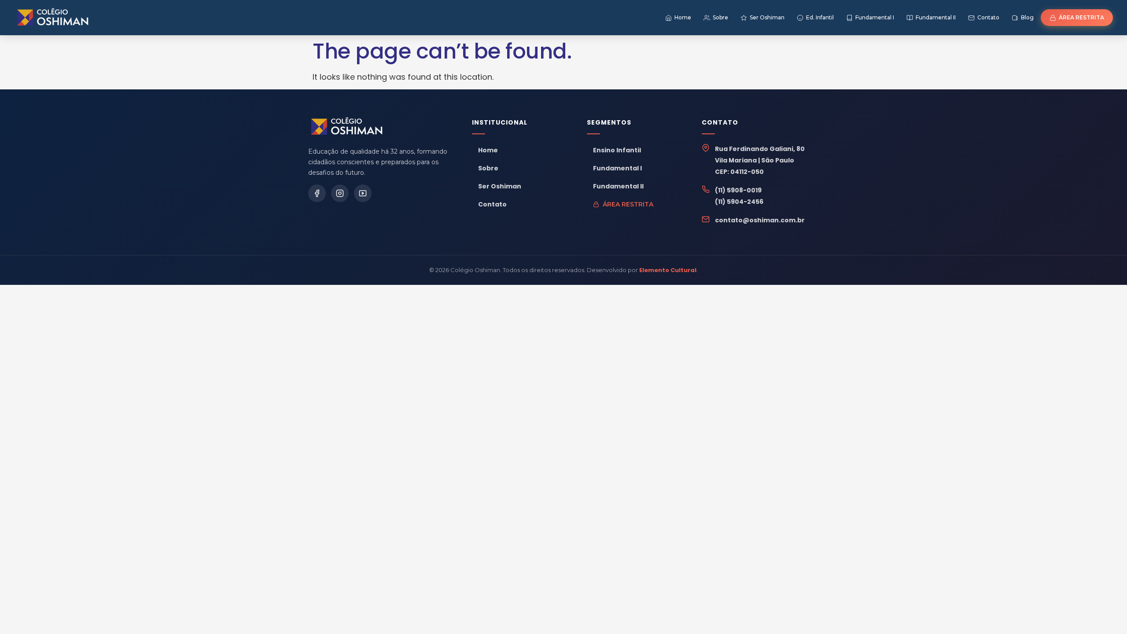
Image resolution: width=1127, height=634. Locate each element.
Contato (492, 204)
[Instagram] (340, 193)
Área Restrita (628, 204)
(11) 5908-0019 (738, 190)
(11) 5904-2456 (739, 201)
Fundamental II (618, 186)
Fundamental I (617, 168)
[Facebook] (317, 193)
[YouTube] (363, 193)
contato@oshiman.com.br (760, 220)
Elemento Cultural (667, 270)
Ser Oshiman (499, 186)
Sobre (488, 168)
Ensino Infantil (617, 150)
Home (488, 150)
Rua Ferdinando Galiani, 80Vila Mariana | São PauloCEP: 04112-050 (760, 160)
